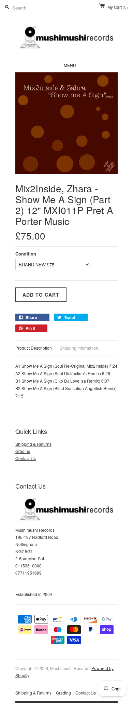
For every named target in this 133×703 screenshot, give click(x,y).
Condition (25, 253)
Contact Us (25, 458)
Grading (22, 451)
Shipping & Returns (33, 444)
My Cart (117, 7)
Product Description (33, 348)
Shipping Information (79, 348)
